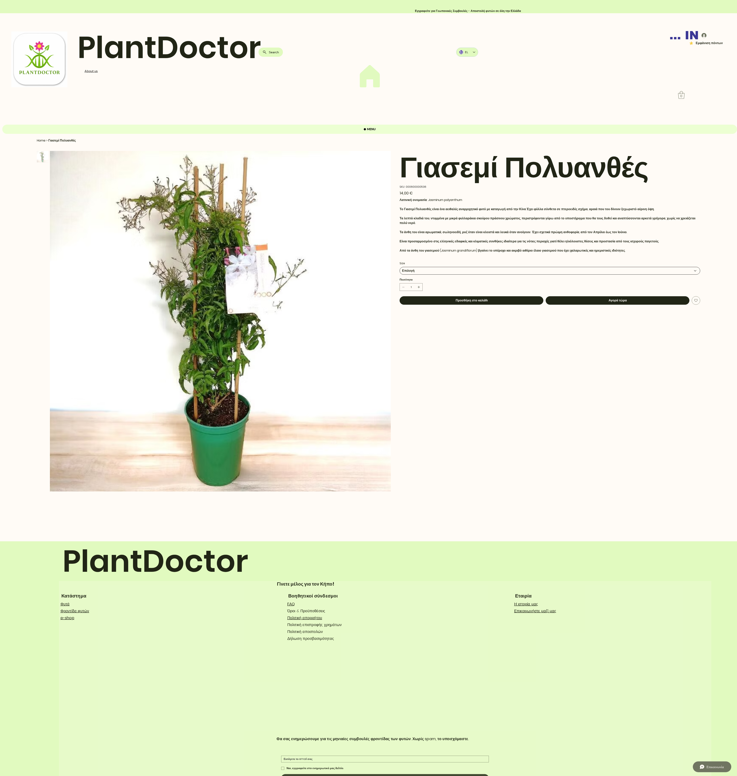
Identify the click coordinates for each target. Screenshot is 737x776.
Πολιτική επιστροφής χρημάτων (314, 624)
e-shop (67, 617)
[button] (681, 95)
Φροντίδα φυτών (74, 611)
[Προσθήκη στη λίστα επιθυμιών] (696, 300)
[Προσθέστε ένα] (419, 287)
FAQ (291, 604)
